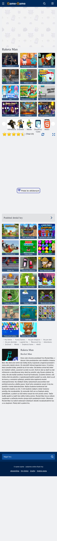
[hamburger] (3, 3)
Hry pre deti (47, 340)
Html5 (38, 344)
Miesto (16, 344)
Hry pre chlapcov (34, 340)
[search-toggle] (44, 3)
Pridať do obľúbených (30, 191)
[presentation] (4, 124)
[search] (52, 457)
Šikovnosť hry (35, 342)
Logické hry (23, 342)
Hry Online (8, 340)
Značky (32, 471)
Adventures (47, 342)
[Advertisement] (24, 26)
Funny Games (20, 340)
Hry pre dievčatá (11, 342)
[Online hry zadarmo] (16, 3)
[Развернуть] (53, 134)
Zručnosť (8, 344)
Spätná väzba (42, 471)
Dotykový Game (27, 344)
